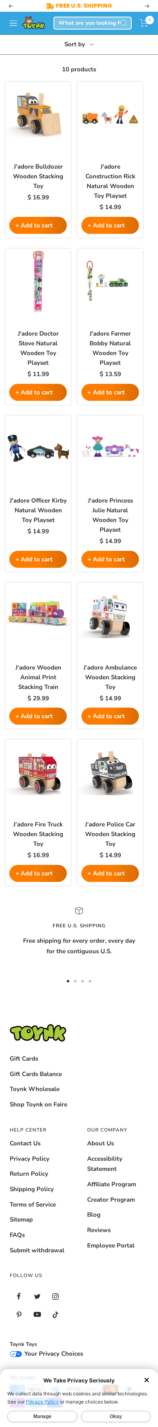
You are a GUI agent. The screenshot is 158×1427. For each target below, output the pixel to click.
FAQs (17, 1235)
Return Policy (29, 1174)
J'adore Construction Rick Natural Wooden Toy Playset (110, 181)
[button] (144, 23)
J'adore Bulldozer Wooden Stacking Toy (38, 176)
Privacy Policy (29, 1159)
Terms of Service (33, 1204)
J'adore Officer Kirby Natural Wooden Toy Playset (38, 510)
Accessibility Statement (104, 1164)
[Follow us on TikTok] (55, 1314)
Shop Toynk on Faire (38, 1104)
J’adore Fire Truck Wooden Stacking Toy (38, 834)
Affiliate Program (111, 1184)
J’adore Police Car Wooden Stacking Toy (110, 834)
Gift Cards (24, 1059)
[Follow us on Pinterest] (19, 1314)
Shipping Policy (32, 1189)
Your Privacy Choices (53, 1354)
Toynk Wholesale (35, 1089)
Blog (93, 1215)
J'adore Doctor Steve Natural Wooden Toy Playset (38, 348)
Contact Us (25, 1143)
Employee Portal (111, 1245)
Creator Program (111, 1200)
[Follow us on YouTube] (37, 1314)
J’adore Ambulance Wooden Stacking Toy (110, 677)
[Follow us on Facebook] (19, 1296)
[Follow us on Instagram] (55, 1296)
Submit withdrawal (37, 1250)
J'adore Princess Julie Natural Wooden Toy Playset (110, 515)
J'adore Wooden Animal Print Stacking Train (38, 677)
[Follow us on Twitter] (37, 1296)
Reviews (99, 1230)
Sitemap (21, 1219)
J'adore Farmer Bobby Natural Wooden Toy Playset (110, 348)
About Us (100, 1143)
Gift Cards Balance (36, 1074)
